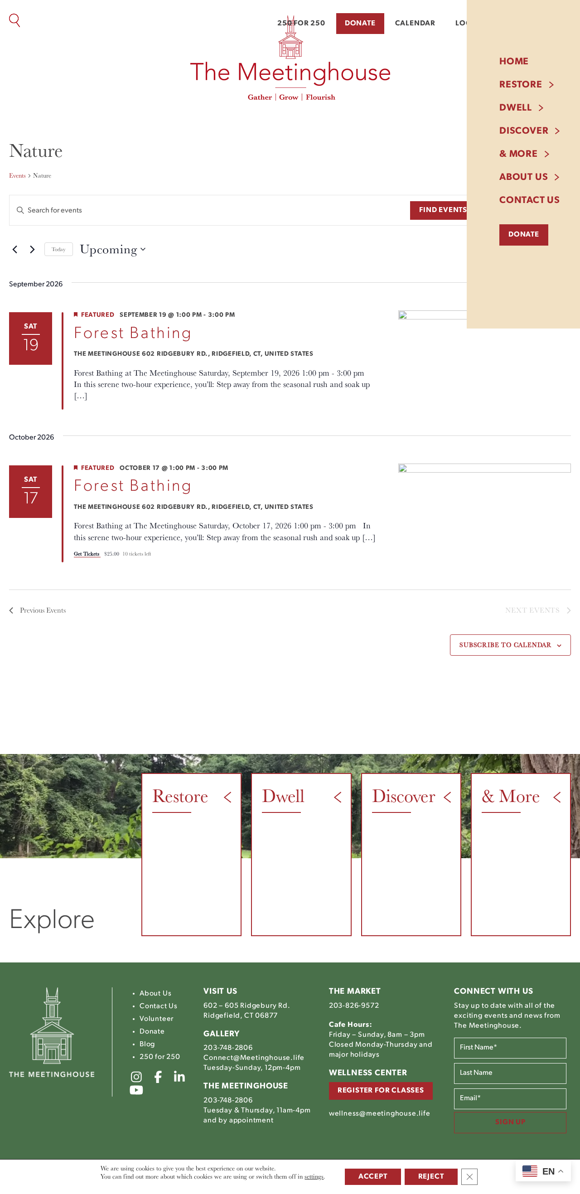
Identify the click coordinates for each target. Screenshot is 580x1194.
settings (314, 1176)
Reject (431, 1176)
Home (514, 62)
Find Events (443, 210)
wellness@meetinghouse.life (379, 1113)
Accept (372, 1176)
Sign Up (510, 1122)
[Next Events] (32, 249)
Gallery (221, 1034)
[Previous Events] (14, 249)
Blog (147, 1044)
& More (518, 154)
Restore (520, 85)
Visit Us (220, 992)
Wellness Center (368, 1073)
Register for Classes (381, 1090)
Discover (523, 131)
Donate (360, 23)
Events (17, 175)
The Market (355, 992)
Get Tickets (87, 553)
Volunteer (157, 1019)
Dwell (515, 108)
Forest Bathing (133, 334)
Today (59, 249)
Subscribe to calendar (505, 645)
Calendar (415, 23)
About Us (523, 177)
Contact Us (529, 200)
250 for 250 (301, 23)
